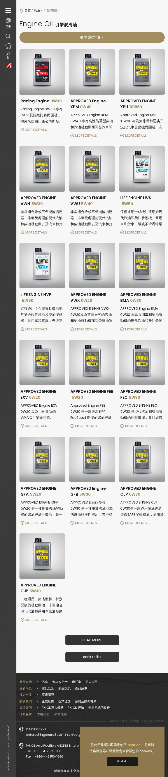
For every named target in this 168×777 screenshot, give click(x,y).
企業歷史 (48, 701)
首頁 (27, 11)
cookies (134, 745)
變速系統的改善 (99, 707)
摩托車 (76, 682)
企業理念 (64, 701)
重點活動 (48, 688)
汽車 (37, 11)
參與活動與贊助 (85, 701)
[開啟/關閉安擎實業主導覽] (8, 10)
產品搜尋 (8, 36)
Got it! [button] (122, 761)
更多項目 (92, 682)
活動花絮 (25, 714)
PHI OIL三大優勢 (52, 707)
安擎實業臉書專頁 (8, 55)
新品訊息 (64, 688)
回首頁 (8, 46)
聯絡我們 (43, 714)
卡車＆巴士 (60, 682)
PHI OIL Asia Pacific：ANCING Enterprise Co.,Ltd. (61, 745)
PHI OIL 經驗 (76, 707)
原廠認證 (48, 695)
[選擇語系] (8, 23)
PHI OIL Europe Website (8, 65)
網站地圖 (60, 714)
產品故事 (81, 688)
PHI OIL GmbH (36, 729)
